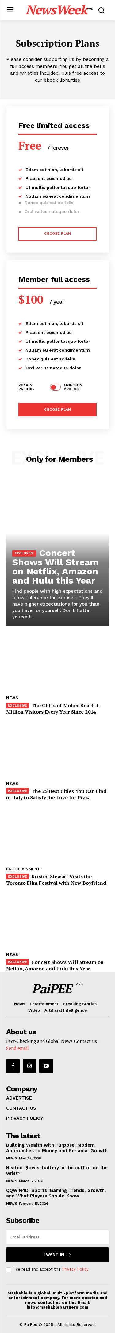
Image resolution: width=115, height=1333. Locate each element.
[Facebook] (13, 1066)
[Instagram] (29, 1066)
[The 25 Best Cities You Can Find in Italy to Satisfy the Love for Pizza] (57, 749)
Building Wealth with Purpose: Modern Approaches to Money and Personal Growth (57, 1147)
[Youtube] (46, 1066)
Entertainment (23, 869)
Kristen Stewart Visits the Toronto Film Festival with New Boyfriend (56, 879)
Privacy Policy (75, 1269)
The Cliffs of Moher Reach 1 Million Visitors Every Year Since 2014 (52, 708)
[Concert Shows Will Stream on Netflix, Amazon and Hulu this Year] (57, 920)
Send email (17, 1048)
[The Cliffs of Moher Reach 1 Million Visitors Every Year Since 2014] (57, 663)
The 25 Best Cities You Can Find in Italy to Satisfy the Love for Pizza (56, 794)
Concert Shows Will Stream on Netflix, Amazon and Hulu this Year (55, 566)
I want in (54, 1254)
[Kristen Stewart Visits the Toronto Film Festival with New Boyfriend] (57, 834)
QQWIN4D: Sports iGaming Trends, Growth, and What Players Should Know (56, 1193)
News (12, 698)
